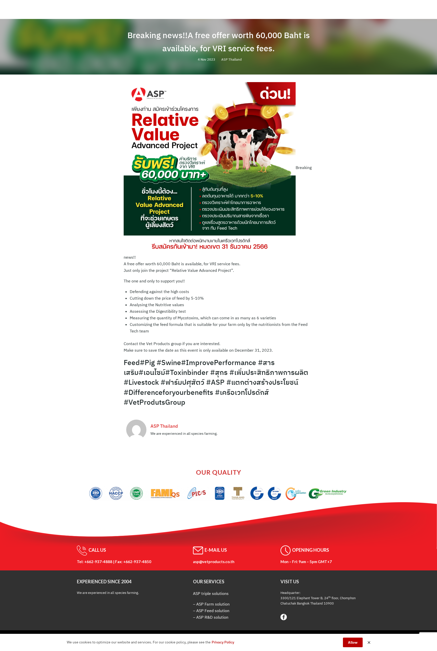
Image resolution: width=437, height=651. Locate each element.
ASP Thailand (231, 59)
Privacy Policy (223, 642)
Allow (353, 642)
